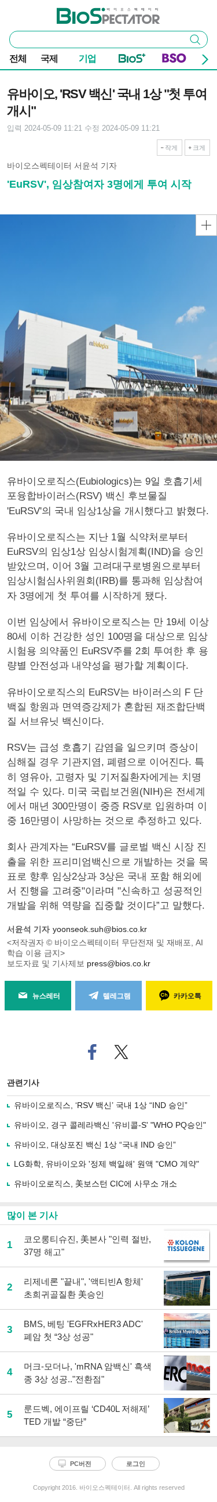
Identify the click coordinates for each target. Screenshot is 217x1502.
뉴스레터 (46, 996)
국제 (49, 58)
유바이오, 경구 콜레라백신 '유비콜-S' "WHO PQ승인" (110, 1125)
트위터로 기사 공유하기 (121, 1052)
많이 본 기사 (32, 1215)
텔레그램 (117, 996)
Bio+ (132, 60)
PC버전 (80, 1463)
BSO (174, 60)
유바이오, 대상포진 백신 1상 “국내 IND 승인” (95, 1144)
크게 (199, 147)
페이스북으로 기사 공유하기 (92, 1052)
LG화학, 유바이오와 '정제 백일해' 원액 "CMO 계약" (106, 1163)
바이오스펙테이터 (89, 12)
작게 (171, 147)
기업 (87, 58)
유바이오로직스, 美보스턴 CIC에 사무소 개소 (95, 1183)
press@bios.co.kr (118, 963)
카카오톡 (187, 996)
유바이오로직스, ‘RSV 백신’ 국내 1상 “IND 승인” (100, 1105)
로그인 (135, 1463)
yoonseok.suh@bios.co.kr (100, 929)
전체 (18, 58)
